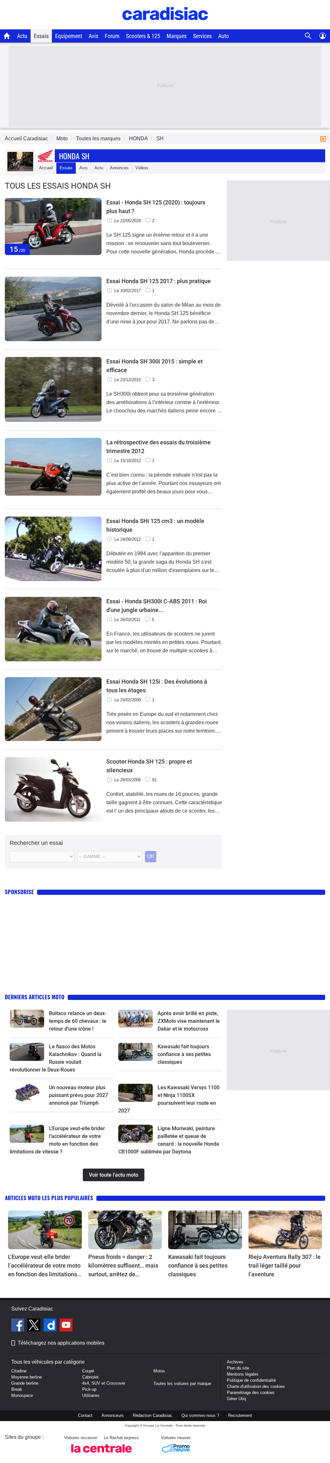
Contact (85, 1415)
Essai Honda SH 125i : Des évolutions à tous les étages (156, 686)
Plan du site (238, 1368)
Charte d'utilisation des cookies (256, 1386)
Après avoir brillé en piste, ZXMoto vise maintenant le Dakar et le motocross (189, 1021)
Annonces (119, 167)
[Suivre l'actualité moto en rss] (324, 138)
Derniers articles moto (34, 997)
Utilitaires (91, 1395)
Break (16, 1389)
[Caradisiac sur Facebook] (18, 1326)
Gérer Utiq (236, 1398)
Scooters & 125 (143, 36)
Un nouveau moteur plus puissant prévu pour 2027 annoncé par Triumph (78, 1095)
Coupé (88, 1371)
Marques (177, 36)
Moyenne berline (26, 1377)
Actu (22, 36)
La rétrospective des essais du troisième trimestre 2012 (158, 446)
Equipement (68, 36)
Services (202, 36)
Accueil (46, 167)
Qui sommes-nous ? (200, 1415)
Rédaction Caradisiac (152, 1415)
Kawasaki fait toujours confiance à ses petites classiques (184, 1054)
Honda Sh (74, 156)
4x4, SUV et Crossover (103, 1383)
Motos (159, 1371)
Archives (235, 1361)
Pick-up (89, 1389)
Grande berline (24, 1383)
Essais (41, 36)
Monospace (22, 1395)
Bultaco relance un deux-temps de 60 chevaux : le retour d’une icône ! (77, 1021)
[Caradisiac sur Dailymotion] (51, 1326)
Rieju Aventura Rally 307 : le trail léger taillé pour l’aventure (284, 1265)
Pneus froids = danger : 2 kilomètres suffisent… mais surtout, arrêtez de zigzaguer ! (123, 1266)
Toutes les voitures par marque (182, 1383)
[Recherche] (308, 36)
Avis (93, 36)
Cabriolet (90, 1377)
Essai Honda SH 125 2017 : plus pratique (158, 281)
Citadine (18, 1371)
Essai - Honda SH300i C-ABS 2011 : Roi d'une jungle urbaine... (156, 605)
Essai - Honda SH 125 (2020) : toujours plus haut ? (155, 206)
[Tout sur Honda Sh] (20, 169)
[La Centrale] (101, 1454)
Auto (223, 36)
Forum (112, 36)
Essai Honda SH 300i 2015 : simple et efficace (154, 365)
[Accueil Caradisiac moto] (7, 35)
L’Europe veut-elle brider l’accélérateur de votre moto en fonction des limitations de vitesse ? (44, 1266)
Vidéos (141, 167)
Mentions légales (242, 1374)
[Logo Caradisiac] (165, 26)
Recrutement (240, 1415)
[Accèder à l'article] (27, 1019)
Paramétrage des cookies (251, 1392)
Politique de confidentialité (251, 1380)
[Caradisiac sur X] (34, 1326)
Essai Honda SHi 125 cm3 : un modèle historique (155, 525)
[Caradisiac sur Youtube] (66, 1326)
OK (150, 856)
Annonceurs (113, 1415)
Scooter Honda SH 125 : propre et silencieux (149, 766)
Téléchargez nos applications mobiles (61, 1343)
